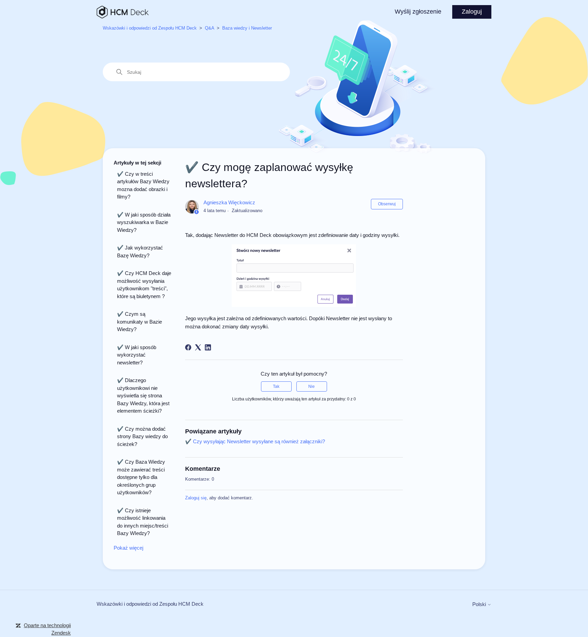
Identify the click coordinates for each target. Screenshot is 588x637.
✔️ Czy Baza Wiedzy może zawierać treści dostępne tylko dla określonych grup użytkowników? (141, 477)
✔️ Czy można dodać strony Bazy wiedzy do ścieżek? (142, 436)
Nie (311, 386)
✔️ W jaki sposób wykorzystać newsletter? (136, 354)
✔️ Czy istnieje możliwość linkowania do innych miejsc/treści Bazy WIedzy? (142, 521)
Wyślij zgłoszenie (418, 11)
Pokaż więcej (128, 548)
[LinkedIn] (208, 347)
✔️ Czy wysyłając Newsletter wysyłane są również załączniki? (255, 441)
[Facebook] (188, 347)
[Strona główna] (123, 12)
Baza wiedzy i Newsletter (247, 28)
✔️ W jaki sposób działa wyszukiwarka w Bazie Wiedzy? (143, 222)
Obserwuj (387, 204)
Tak (276, 386)
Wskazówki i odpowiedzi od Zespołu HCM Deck (150, 28)
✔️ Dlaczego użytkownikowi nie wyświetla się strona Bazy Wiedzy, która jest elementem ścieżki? (143, 395)
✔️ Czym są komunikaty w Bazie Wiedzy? (139, 321)
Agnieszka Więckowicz (229, 202)
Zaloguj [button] (472, 11)
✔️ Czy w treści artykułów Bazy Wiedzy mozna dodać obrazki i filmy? (143, 185)
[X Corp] (198, 347)
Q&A (209, 28)
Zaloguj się (196, 497)
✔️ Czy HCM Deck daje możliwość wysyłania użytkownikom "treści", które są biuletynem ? (144, 284)
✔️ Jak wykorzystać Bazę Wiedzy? (140, 251)
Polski (479, 604)
